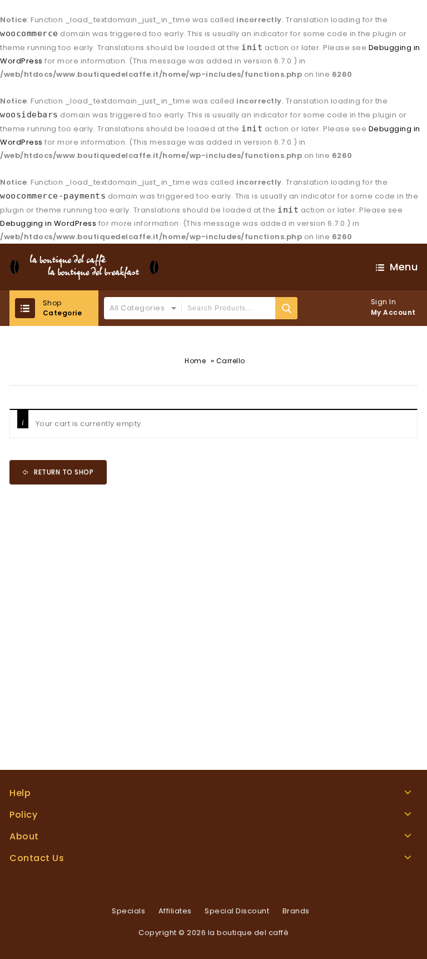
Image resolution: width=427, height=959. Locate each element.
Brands (296, 911)
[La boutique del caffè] (84, 267)
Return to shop (63, 472)
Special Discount (237, 911)
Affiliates (175, 911)
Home (195, 360)
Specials (128, 911)
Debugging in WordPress (48, 223)
